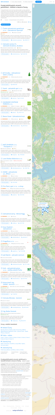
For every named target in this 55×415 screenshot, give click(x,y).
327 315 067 (21, 98)
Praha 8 (2, 339)
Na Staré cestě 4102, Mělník (7, 257)
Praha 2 (7, 337)
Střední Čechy (7, 328)
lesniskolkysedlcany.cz (16, 307)
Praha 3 (11, 337)
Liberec (18, 349)
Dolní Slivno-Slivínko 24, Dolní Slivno (17, 188)
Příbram (3, 333)
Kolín (14, 329)
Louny (16, 343)
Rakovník (7, 333)
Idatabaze (6, 1)
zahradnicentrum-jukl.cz (17, 264)
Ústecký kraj (6, 341)
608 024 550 (14, 84)
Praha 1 (2, 337)
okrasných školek (19, 370)
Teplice (23, 343)
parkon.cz (14, 112)
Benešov (3, 329)
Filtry (30, 22)
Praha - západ (24, 331)
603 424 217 (25, 237)
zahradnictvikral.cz (16, 278)
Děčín (2, 343)
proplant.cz (14, 194)
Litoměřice (12, 343)
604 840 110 (26, 40)
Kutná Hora (19, 329)
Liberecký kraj (7, 348)
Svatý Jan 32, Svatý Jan (6, 300)
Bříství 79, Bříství (15, 176)
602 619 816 (24, 278)
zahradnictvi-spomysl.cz (17, 40)
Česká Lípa (3, 349)
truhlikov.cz (14, 223)
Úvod (4, 406)
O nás (23, 406)
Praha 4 (15, 337)
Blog (25, 410)
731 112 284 (27, 264)
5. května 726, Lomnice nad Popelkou (18, 286)
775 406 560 (22, 154)
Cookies (19, 407)
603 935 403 (26, 307)
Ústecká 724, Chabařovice (6, 148)
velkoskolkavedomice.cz (17, 168)
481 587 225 (25, 125)
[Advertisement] (16, 63)
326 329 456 (21, 194)
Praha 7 (28, 337)
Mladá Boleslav (4, 331)
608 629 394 (23, 320)
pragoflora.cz (15, 251)
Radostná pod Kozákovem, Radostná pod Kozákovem (11, 313)
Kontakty (27, 406)
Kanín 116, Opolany (16, 106)
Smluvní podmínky (10, 406)
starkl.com (14, 98)
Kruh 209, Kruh (15, 119)
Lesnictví (6, 19)
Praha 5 (19, 337)
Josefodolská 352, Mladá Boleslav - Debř (9, 47)
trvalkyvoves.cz (15, 320)
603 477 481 (21, 223)
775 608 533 (14, 294)
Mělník (24, 329)
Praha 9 (7, 339)
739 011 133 (21, 112)
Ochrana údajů (14, 407)
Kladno (11, 329)
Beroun (7, 329)
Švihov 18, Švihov (15, 231)
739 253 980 (22, 251)
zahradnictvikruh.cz (16, 125)
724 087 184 (26, 168)
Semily (21, 349)
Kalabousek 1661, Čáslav (17, 90)
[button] (43, 208)
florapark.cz (14, 154)
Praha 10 (11, 339)
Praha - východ (17, 331)
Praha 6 (24, 337)
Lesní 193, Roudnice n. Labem (7, 160)
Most (20, 343)
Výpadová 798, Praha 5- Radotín (18, 243)
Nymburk (10, 331)
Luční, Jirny (14, 216)
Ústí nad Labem (4, 345)
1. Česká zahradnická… (43, 203)
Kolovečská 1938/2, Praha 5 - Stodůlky (18, 272)
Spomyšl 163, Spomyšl (17, 32)
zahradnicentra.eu (16, 54)
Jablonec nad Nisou (11, 349)
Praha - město (7, 335)
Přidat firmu (17, 406)
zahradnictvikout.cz (16, 237)
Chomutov (6, 343)
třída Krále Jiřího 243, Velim (17, 77)
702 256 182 (24, 54)
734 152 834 (14, 182)
